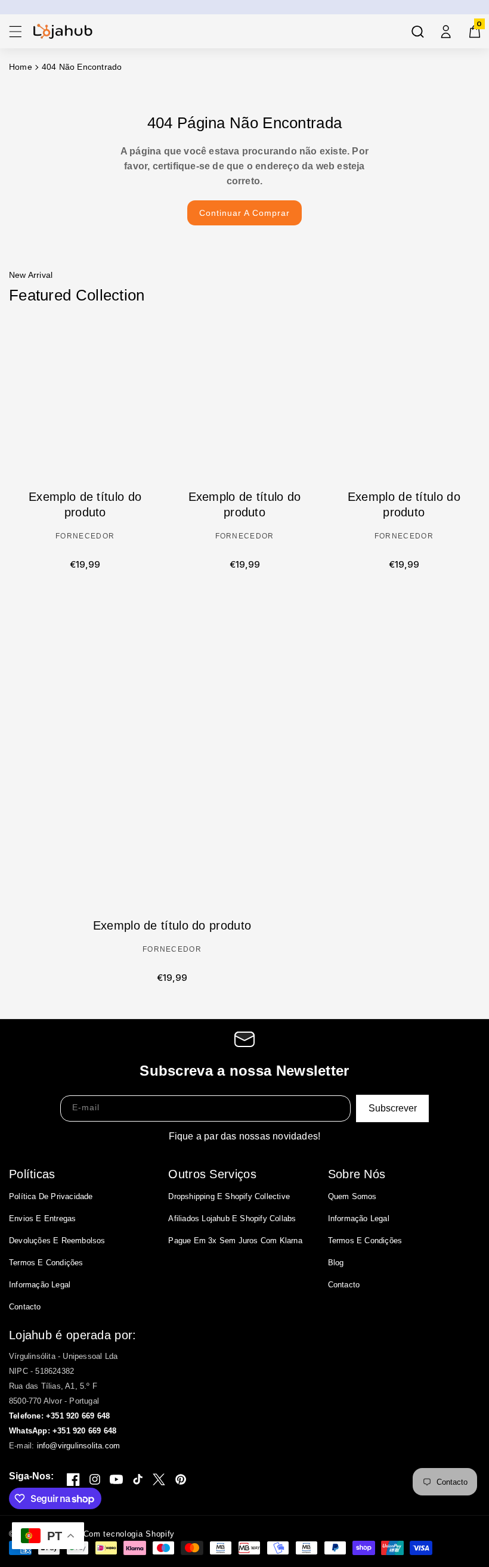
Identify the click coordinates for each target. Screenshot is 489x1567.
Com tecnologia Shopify (129, 1533)
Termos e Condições (46, 1262)
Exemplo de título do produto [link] (85, 504)
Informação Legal (39, 1284)
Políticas (32, 1174)
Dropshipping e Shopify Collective (229, 1196)
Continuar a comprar (244, 213)
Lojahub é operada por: (73, 1335)
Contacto (25, 1306)
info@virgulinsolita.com (78, 1445)
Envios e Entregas (42, 1218)
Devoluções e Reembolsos (57, 1240)
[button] (15, 31)
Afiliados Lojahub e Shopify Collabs (232, 1218)
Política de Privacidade (51, 1196)
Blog (336, 1262)
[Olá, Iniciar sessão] (446, 31)
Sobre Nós (357, 1174)
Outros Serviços (212, 1174)
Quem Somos (352, 1196)
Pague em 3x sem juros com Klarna (235, 1240)
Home (20, 67)
